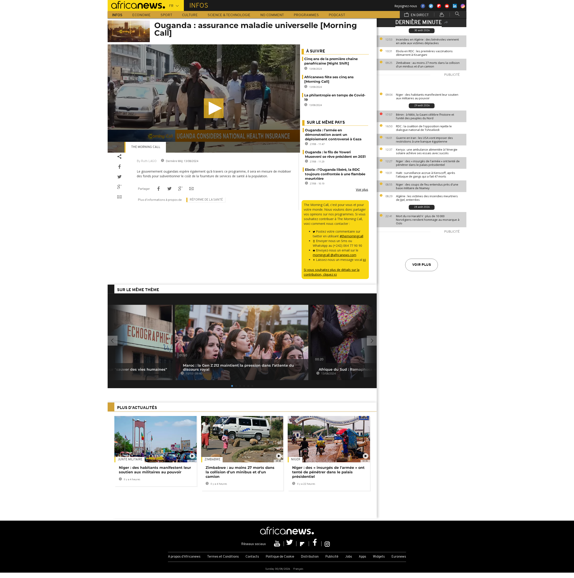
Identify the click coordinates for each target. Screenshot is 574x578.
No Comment (272, 15)
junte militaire (130, 459)
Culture (190, 15)
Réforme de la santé (206, 199)
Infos (117, 15)
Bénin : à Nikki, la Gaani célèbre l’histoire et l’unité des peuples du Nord (425, 116)
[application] (204, 98)
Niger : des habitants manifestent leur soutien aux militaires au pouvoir (427, 96)
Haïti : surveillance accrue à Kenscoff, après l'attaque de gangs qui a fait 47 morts (425, 174)
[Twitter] (290, 543)
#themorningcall (351, 236)
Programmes (306, 15)
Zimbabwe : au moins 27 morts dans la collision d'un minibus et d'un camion (428, 64)
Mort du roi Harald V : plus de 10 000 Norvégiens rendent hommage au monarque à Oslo (427, 219)
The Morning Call (145, 147)
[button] (214, 108)
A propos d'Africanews (184, 557)
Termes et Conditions (223, 557)
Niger (295, 459)
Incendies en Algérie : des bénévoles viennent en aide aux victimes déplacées (427, 41)
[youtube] (277, 543)
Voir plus (421, 265)
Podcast (337, 15)
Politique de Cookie (280, 557)
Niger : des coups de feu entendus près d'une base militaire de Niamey (427, 186)
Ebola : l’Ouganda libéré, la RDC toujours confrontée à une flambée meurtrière (335, 174)
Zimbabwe (212, 459)
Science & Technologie (229, 15)
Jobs (348, 557)
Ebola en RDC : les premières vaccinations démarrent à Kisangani (424, 52)
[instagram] (327, 543)
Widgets (379, 557)
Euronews (398, 557)
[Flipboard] (302, 543)
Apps (362, 557)
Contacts (252, 557)
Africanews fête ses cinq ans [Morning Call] (329, 79)
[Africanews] (136, 4)
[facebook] (315, 543)
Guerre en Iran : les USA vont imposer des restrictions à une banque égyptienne (424, 139)
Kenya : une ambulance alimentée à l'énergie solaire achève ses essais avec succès (426, 151)
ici (364, 260)
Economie (141, 15)
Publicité (331, 557)
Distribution (310, 557)
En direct (419, 15)
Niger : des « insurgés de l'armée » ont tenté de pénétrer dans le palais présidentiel (428, 163)
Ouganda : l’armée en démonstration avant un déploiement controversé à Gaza (333, 134)
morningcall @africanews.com (334, 255)
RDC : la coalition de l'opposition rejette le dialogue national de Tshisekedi (424, 128)
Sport (166, 15)
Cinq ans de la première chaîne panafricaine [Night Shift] (331, 61)
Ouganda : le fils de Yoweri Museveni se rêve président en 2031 (335, 154)
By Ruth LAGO (147, 161)
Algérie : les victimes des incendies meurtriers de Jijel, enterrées (427, 197)
